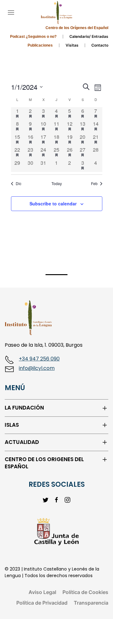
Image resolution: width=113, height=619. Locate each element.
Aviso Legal (42, 592)
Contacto (99, 45)
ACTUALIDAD (22, 442)
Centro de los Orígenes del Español (77, 28)
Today (56, 183)
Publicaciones (40, 45)
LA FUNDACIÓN (24, 407)
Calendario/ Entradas (88, 36)
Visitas (72, 45)
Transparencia (91, 603)
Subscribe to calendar (53, 203)
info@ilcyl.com (37, 368)
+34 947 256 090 (39, 358)
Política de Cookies (85, 592)
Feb (94, 183)
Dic (18, 183)
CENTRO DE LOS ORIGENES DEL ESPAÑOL (44, 463)
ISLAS (12, 425)
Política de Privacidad (41, 603)
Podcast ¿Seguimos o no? (33, 36)
